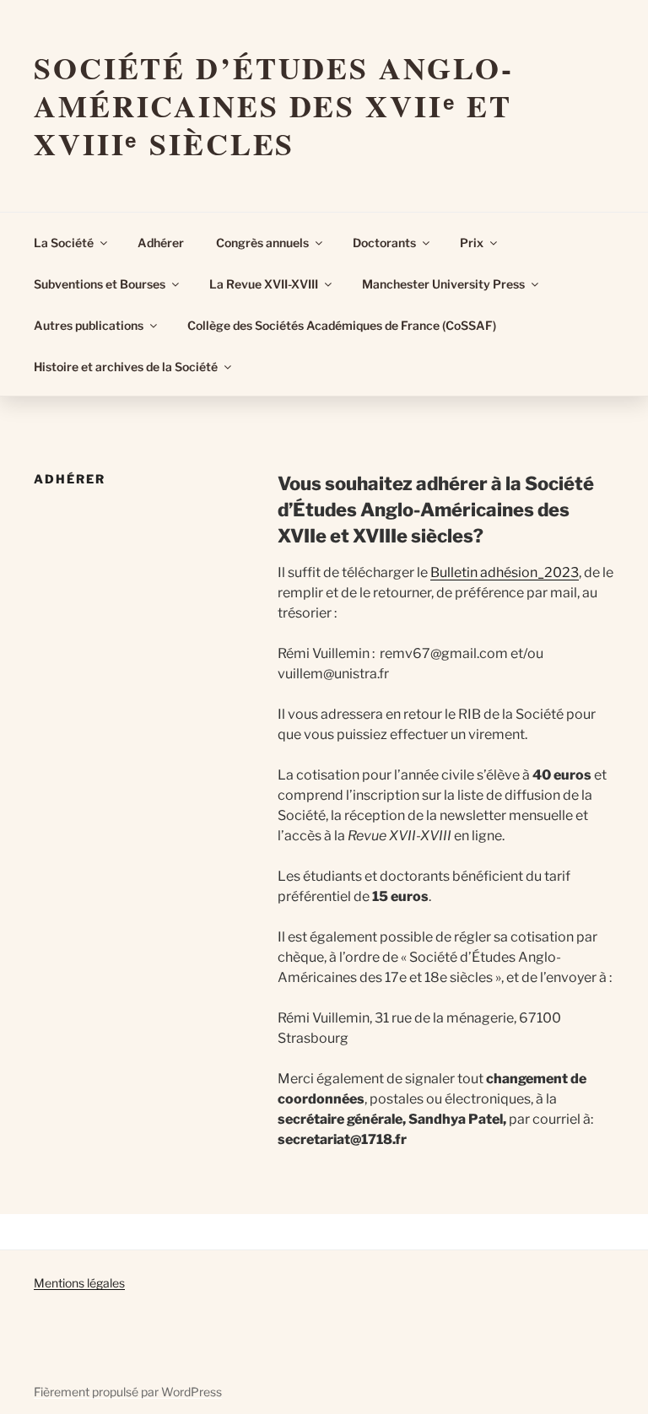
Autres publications (88, 325)
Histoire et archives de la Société (126, 366)
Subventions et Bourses (99, 284)
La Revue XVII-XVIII (263, 284)
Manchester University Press (443, 284)
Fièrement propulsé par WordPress (128, 1391)
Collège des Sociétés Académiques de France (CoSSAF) (341, 325)
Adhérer (161, 242)
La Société (64, 242)
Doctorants (384, 242)
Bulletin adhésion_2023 (504, 572)
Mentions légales (79, 1283)
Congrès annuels (262, 242)
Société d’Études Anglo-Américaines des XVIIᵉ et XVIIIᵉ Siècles (274, 105)
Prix (471, 242)
